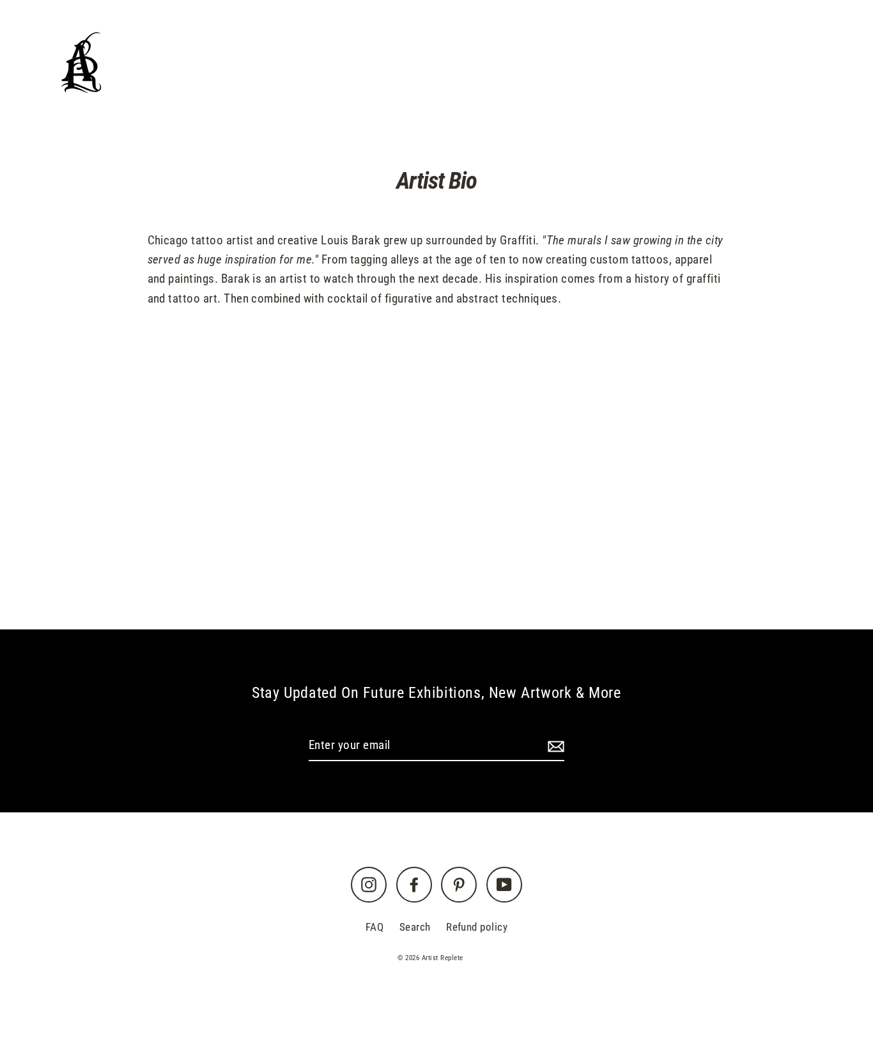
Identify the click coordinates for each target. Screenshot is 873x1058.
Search (415, 926)
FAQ (374, 926)
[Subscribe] (554, 745)
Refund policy (476, 926)
